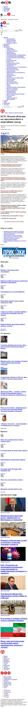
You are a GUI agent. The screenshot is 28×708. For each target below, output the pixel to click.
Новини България (11, 40)
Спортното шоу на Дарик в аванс (15, 77)
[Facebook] (6, 131)
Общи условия (7, 676)
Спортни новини (11, 71)
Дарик (6, 112)
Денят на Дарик (11, 49)
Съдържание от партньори (10, 679)
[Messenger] (4, 131)
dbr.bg (2, 351)
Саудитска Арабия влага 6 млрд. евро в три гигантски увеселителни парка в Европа (13, 346)
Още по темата (10, 80)
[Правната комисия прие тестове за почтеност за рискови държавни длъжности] (13, 535)
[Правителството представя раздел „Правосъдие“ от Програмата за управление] (13, 511)
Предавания (7, 8)
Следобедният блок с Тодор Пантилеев (17, 67)
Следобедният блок (12, 64)
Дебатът (9, 85)
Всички (3, 330)
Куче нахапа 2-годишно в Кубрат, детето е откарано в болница (14, 619)
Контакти (6, 680)
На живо (6, 100)
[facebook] (2, 134)
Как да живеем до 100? (12, 83)
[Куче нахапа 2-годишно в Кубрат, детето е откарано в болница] (13, 614)
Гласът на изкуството (12, 89)
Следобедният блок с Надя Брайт (15, 56)
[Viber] (2, 131)
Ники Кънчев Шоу (11, 53)
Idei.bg (7, 693)
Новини (6, 6)
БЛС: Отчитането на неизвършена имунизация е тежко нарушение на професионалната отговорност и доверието (14, 569)
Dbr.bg (7, 695)
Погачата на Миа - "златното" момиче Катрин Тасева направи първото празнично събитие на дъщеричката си (13, 393)
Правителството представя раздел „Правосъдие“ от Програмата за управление (12, 518)
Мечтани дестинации (12, 88)
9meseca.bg (3, 397)
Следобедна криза (11, 92)
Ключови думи (7, 684)
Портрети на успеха (12, 81)
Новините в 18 (10, 52)
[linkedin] (4, 134)
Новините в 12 (10, 65)
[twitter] (6, 134)
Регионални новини (12, 42)
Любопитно (7, 44)
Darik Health (7, 9)
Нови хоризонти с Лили (13, 69)
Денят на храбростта (12, 98)
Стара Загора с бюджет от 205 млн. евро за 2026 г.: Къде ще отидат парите (14, 378)
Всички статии (7, 683)
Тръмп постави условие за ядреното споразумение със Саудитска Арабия (13, 236)
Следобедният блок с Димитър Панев (16, 55)
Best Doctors (7, 668)
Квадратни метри (11, 91)
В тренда (9, 59)
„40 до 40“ (6, 10)
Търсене (6, 666)
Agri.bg (7, 696)
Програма (6, 45)
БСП (2, 247)
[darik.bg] (6, 4)
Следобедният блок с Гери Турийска (16, 57)
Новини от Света (11, 41)
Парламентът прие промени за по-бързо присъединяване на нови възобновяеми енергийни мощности (14, 233)
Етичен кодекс (7, 682)
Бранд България (11, 99)
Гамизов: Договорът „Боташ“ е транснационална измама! (11, 238)
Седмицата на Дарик (12, 50)
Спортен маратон (11, 75)
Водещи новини (11, 38)
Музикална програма (12, 68)
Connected (9, 96)
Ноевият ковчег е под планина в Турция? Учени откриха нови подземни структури (14, 362)
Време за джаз (10, 61)
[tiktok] (2, 674)
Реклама (6, 686)
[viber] (8, 134)
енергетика (6, 247)
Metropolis (9, 76)
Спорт (5, 102)
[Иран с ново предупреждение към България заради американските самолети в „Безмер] (13, 636)
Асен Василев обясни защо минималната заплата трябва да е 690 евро (14, 596)
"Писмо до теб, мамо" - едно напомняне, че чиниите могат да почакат (14, 424)
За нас (5, 687)
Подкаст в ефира (11, 79)
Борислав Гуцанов (14, 247)
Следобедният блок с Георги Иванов (16, 87)
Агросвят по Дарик (11, 60)
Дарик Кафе (10, 48)
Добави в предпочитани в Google (15, 221)
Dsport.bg (7, 690)
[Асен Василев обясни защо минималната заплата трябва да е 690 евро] (13, 589)
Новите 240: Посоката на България (15, 93)
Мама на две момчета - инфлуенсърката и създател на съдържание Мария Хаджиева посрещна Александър (14, 409)
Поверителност (7, 678)
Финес (8, 84)
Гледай (4, 26)
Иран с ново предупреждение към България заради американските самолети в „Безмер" (12, 644)
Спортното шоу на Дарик (13, 63)
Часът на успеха (11, 95)
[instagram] (9, 674)
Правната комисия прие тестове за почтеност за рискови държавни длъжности (14, 542)
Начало (5, 657)
